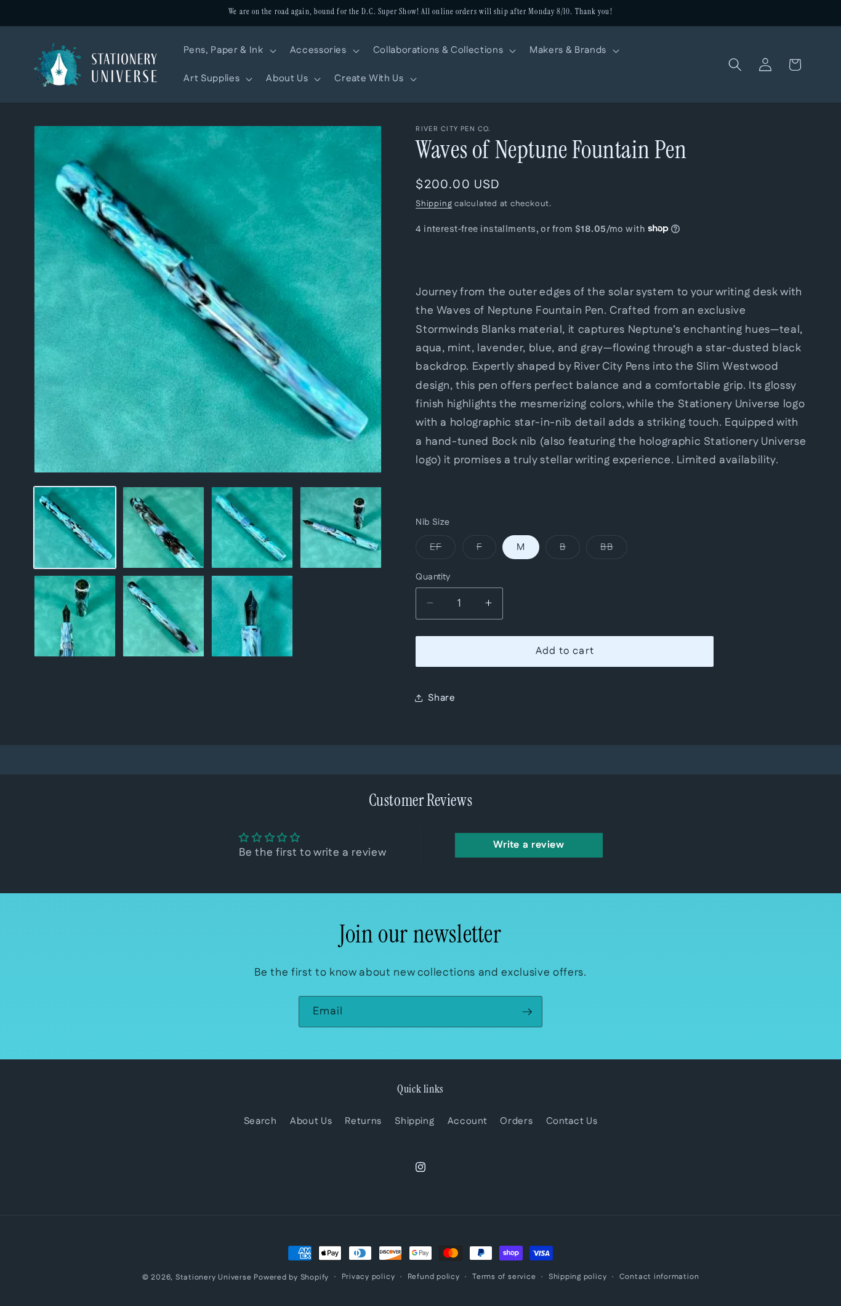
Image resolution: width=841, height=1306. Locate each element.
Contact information (659, 1277)
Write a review (529, 845)
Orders (516, 1121)
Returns (363, 1121)
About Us (311, 1121)
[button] (228, 50)
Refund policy (434, 1277)
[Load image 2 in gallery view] (163, 527)
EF (443, 549)
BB (613, 549)
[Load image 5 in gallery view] (75, 616)
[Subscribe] (527, 1012)
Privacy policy (368, 1277)
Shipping (434, 204)
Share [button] (441, 697)
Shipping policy (578, 1277)
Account (468, 1121)
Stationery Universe (213, 1277)
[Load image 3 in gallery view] (252, 527)
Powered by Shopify (291, 1277)
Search (260, 1121)
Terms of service (504, 1277)
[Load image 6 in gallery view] (163, 616)
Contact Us (572, 1121)
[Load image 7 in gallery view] (252, 616)
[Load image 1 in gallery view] (75, 527)
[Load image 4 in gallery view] (341, 527)
